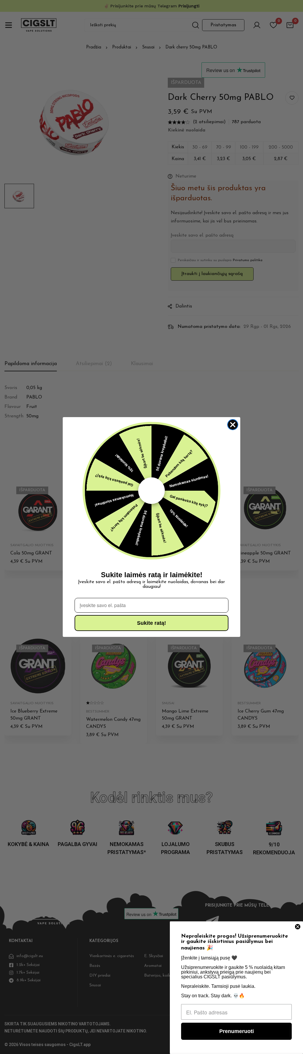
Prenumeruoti (236, 1031)
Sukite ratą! (151, 623)
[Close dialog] (233, 424)
